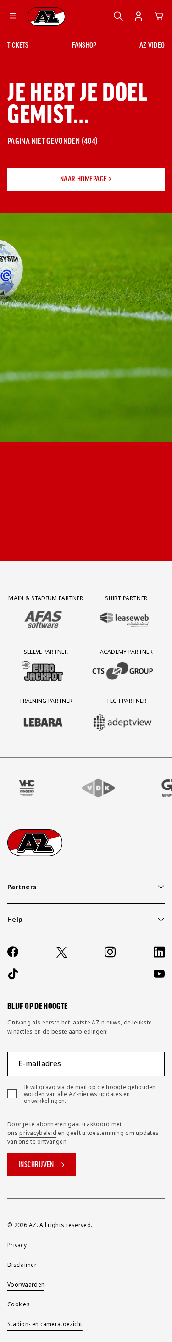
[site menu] (12, 16)
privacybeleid (37, 1133)
